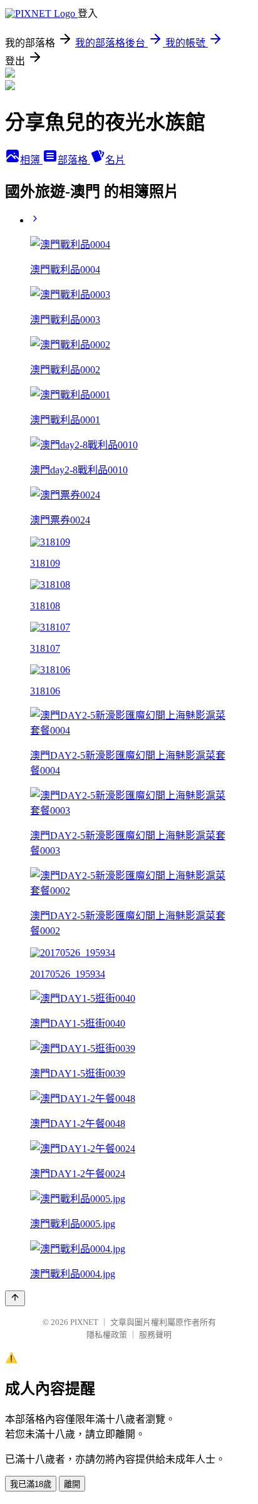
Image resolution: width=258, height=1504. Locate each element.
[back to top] (15, 1298)
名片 (115, 160)
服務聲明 (155, 1334)
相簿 (31, 160)
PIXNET (84, 1322)
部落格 (74, 160)
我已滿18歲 (30, 1484)
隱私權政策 (106, 1334)
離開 (72, 1484)
